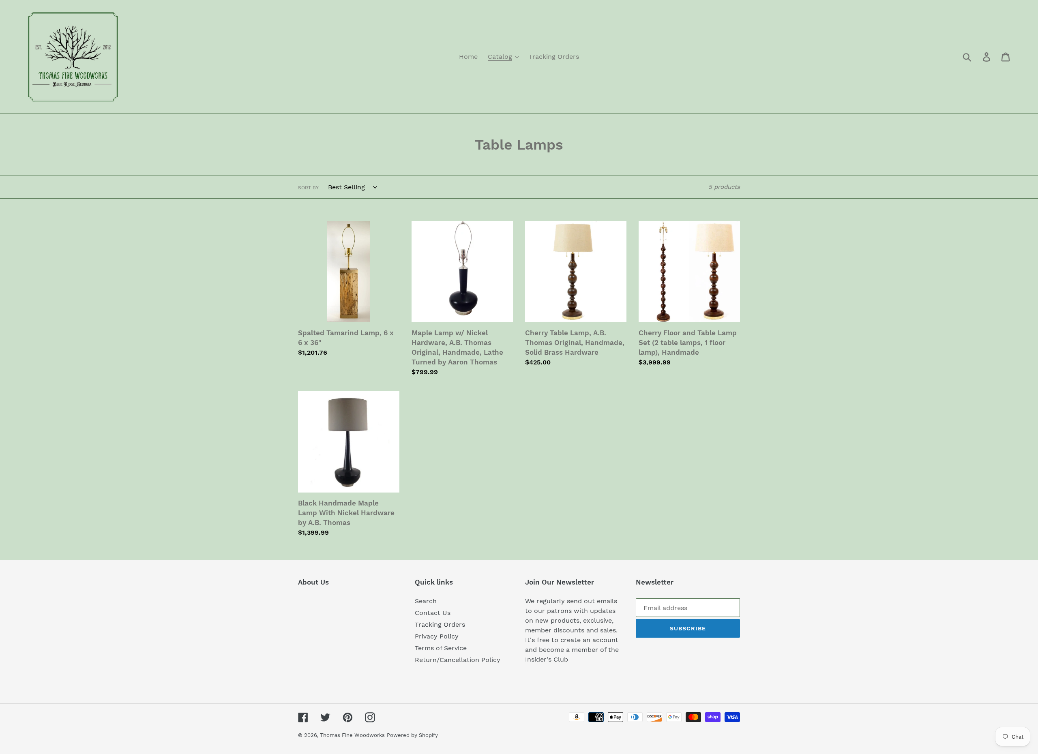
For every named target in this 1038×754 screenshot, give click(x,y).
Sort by (308, 188)
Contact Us (432, 613)
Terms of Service (441, 648)
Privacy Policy (437, 636)
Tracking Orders (440, 624)
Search (426, 601)
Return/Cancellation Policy (457, 660)
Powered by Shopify (412, 735)
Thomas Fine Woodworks (352, 735)
